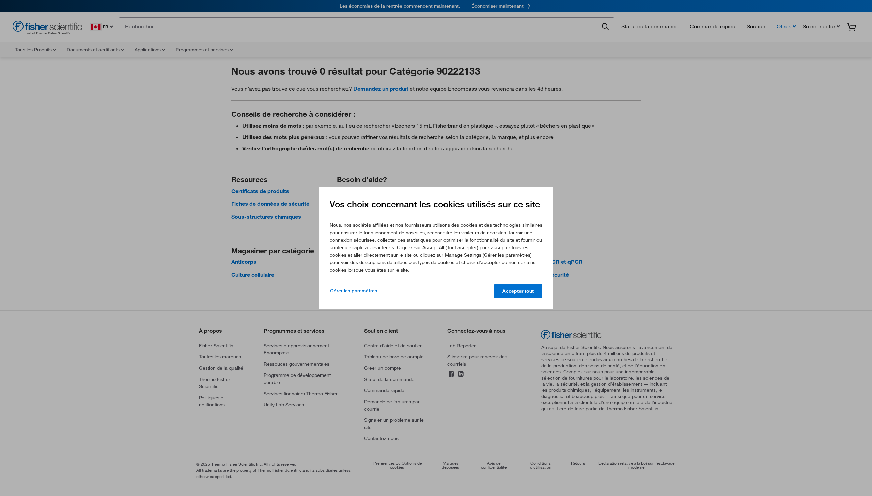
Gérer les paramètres (353, 291)
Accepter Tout (518, 291)
